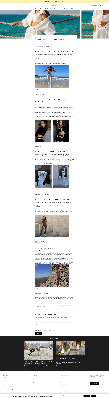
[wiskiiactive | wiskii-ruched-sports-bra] (52, 76)
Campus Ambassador (63, 384)
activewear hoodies (43, 159)
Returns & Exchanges (6, 379)
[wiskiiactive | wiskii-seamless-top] (52, 225)
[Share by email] (71, 306)
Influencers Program (63, 382)
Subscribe (94, 383)
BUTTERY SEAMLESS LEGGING (41, 242)
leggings (63, 60)
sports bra (58, 60)
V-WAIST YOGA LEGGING (40, 94)
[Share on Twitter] (62, 306)
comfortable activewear (60, 258)
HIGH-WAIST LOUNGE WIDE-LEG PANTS (42, 194)
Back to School (64, 8)
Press (34, 382)
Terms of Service (63, 317)
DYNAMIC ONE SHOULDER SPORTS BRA (42, 291)
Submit (38, 333)
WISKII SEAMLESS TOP (39, 241)
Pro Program (61, 379)
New (41, 8)
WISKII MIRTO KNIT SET (66, 111)
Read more (26, 369)
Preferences (81, 396)
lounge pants (50, 159)
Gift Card (61, 386)
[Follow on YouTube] (12, 389)
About (72, 8)
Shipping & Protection (7, 377)
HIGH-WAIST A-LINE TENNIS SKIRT (41, 293)
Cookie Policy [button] (27, 396)
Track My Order (5, 375)
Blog (34, 380)
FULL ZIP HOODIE (38, 192)
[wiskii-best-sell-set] (52, 130)
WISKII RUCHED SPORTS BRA (40, 92)
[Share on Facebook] (58, 306)
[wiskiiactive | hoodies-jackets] (52, 176)
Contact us (5, 384)
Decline (87, 396)
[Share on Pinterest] (67, 306)
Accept (93, 396)
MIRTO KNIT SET (38, 146)
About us (35, 375)
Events (34, 379)
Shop (36, 8)
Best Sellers (48, 8)
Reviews (34, 377)
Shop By (56, 8)
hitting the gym (49, 160)
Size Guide (4, 380)
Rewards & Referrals (63, 375)
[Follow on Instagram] (6, 389)
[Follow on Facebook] (3, 389)
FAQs (4, 382)
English (10, 392)
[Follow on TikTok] (15, 389)
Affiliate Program (62, 380)
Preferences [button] (50, 396)
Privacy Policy (56, 317)
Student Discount (62, 377)
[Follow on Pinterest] (9, 389)
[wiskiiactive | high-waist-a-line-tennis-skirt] (52, 275)
